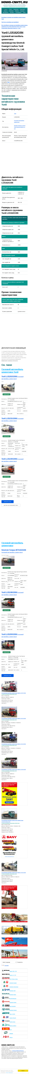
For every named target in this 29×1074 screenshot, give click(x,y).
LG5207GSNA (13, 692)
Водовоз (22, 10)
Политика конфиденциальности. (18, 1050)
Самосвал (16, 9)
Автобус (12, 12)
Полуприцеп (18, 12)
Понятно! (23, 1070)
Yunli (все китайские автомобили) (10, 22)
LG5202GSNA (13, 872)
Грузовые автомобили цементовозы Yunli (9, 694)
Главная (5, 9)
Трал (24, 12)
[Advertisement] (14, 159)
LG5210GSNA (13, 743)
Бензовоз (11, 10)
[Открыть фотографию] (14, 61)
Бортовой (22, 9)
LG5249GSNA (13, 769)
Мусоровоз (5, 12)
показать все (7, 501)
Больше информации (9, 1072)
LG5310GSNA (13, 718)
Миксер (17, 10)
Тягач (10, 9)
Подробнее (6, 394)
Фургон (5, 10)
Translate (6, 965)
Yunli (15, 113)
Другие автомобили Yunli (11, 505)
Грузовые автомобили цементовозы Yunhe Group (10, 823)
